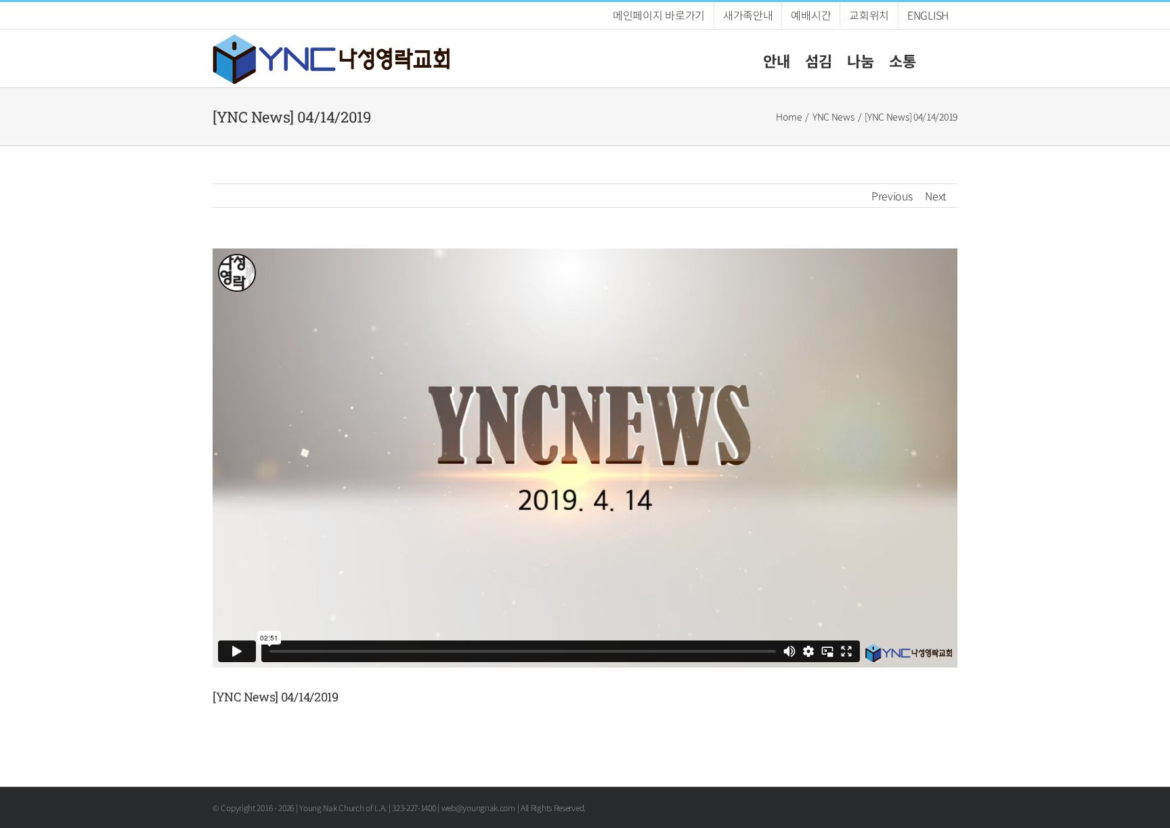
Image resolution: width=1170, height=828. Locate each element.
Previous (892, 196)
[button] (936, 58)
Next (936, 196)
